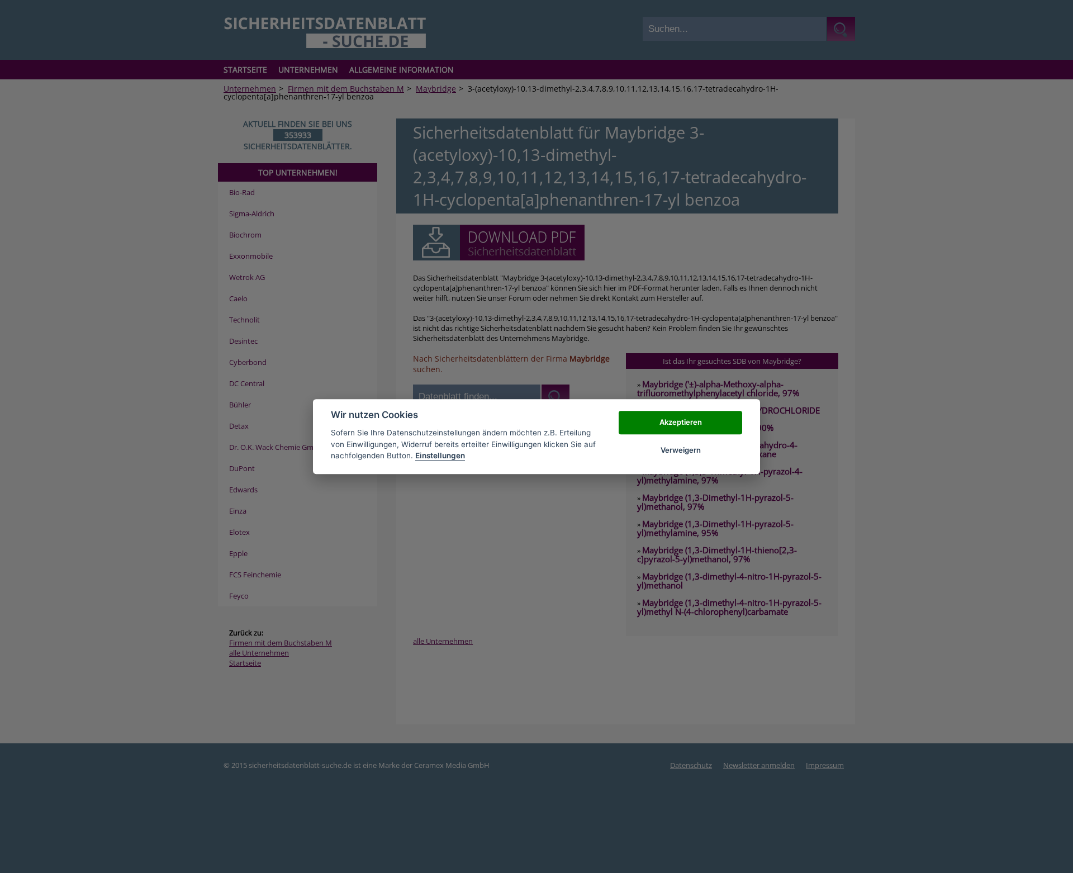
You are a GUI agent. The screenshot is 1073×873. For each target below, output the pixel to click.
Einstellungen (440, 455)
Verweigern (681, 449)
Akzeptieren (680, 421)
